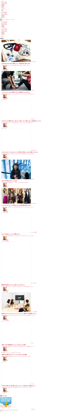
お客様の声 (3, 4)
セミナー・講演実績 (4, 3)
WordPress (3, 6)
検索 (2, 10)
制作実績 (3, 5)
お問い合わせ (3, 17)
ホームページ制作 (4, 1)
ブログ (2, 7)
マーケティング (4, 2)
